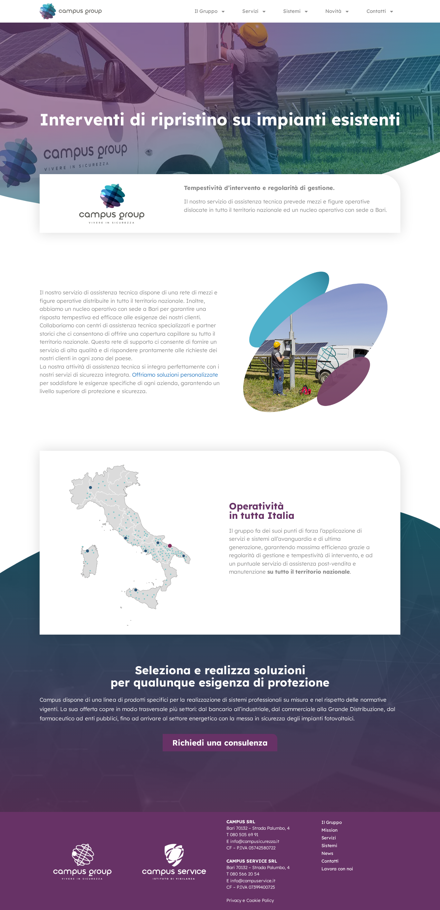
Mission (329, 830)
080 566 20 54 (244, 873)
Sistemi (292, 11)
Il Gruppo (206, 11)
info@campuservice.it (252, 880)
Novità (333, 11)
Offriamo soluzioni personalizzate (175, 374)
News (327, 853)
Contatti (376, 11)
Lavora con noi (337, 868)
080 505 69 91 (244, 834)
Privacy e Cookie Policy (250, 900)
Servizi (250, 11)
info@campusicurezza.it (254, 841)
